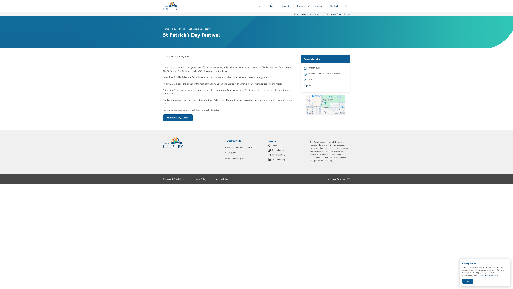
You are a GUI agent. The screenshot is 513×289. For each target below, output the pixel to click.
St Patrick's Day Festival (177, 117)
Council (285, 6)
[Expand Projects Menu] (325, 6)
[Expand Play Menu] (276, 6)
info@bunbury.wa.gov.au (235, 158)
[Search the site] (346, 5)
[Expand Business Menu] (309, 6)
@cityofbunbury (278, 150)
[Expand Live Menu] (264, 6)
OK (468, 281)
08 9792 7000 (230, 153)
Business (301, 6)
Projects (318, 6)
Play (271, 6)
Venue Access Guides (334, 14)
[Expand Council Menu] (292, 6)
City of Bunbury (278, 155)
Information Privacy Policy (489, 275)
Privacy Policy (200, 179)
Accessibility (222, 179)
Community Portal (301, 14)
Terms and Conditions (173, 179)
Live (259, 6)
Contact (334, 6)
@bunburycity (277, 145)
